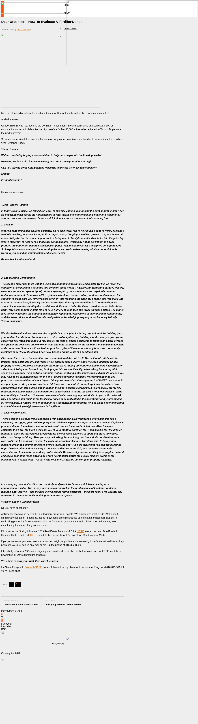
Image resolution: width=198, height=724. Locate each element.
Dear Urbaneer (23, 29)
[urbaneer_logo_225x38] (34, 12)
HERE (80, 531)
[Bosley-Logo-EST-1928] (68, 721)
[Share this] (11, 584)
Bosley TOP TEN (34, 567)
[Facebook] (2, 620)
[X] (2, 614)
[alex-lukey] (12, 636)
